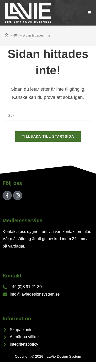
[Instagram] (17, 195)
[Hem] (6, 35)
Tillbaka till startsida (48, 136)
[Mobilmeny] (89, 12)
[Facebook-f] (7, 195)
